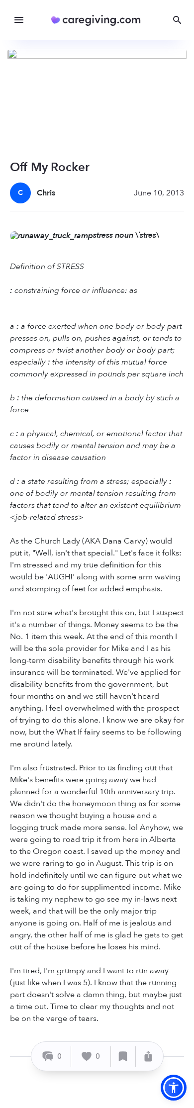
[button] (173, 1087)
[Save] (123, 1056)
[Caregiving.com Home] (99, 20)
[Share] (148, 1056)
